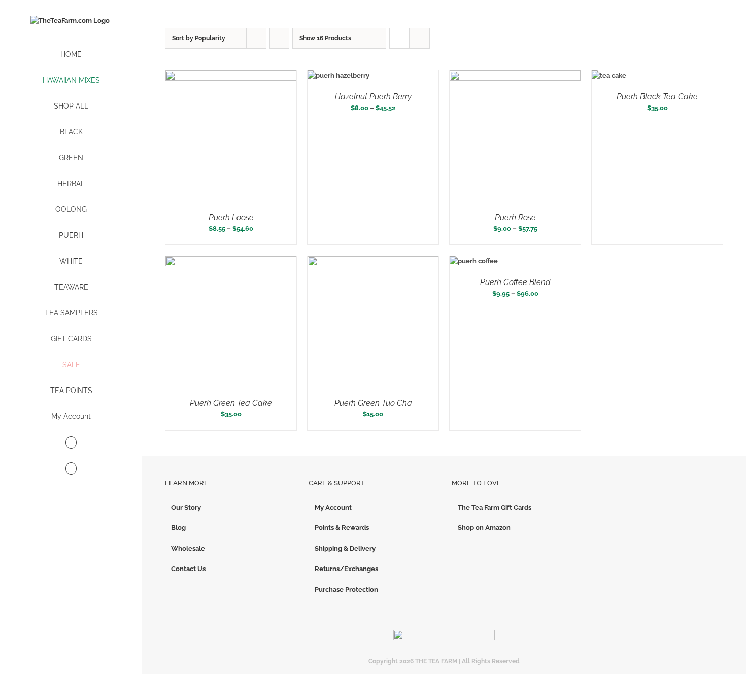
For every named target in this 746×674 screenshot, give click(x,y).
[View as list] (419, 38)
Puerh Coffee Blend (515, 282)
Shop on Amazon (484, 527)
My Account (333, 507)
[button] (71, 469)
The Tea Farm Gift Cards (494, 507)
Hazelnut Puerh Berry (373, 96)
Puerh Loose (231, 217)
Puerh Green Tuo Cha (373, 403)
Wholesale (188, 548)
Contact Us (188, 569)
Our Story (186, 507)
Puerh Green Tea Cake (231, 403)
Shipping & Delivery (345, 548)
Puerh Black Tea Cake (657, 96)
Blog (178, 527)
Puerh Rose (515, 217)
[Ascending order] (279, 38)
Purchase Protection (346, 589)
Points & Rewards (342, 527)
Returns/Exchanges (346, 569)
